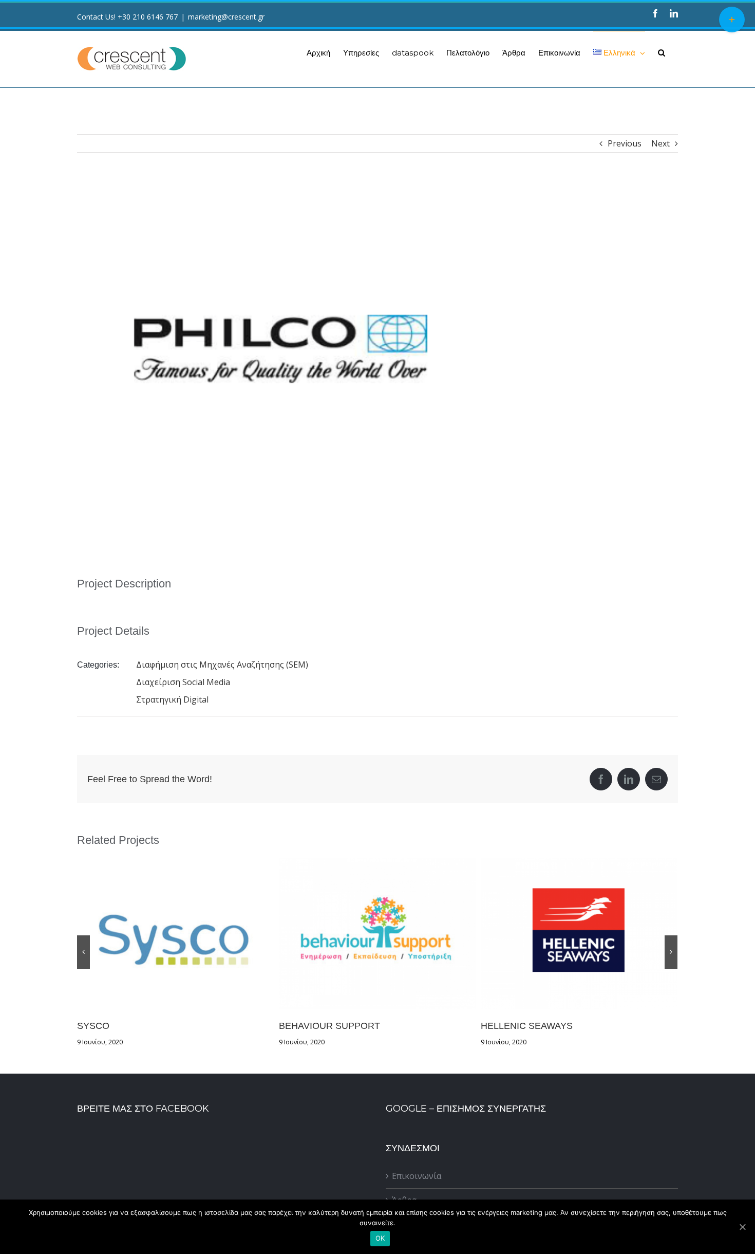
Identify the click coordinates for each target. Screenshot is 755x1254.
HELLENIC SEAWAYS (377, 933)
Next (660, 143)
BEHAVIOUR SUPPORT (175, 933)
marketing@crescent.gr (226, 17)
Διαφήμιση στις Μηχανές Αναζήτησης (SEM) (222, 664)
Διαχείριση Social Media (183, 682)
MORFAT (579, 933)
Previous (624, 143)
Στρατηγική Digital (172, 699)
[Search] (661, 52)
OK (380, 1238)
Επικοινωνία (416, 1176)
